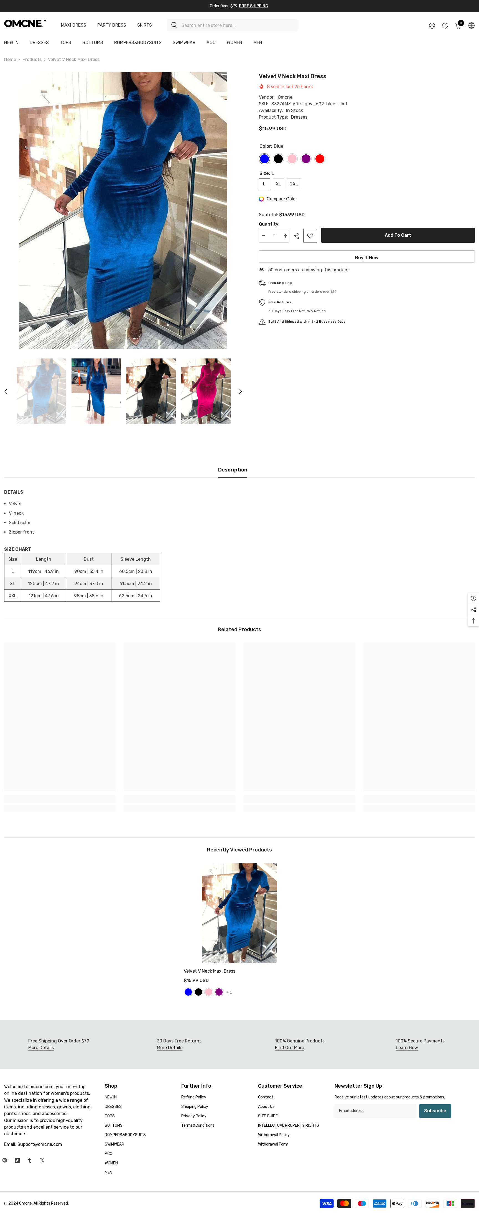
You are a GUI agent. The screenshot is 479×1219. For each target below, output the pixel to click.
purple (219, 992)
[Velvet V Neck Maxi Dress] (239, 913)
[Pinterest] (5, 1160)
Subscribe (435, 1110)
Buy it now (366, 257)
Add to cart (398, 235)
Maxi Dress (73, 25)
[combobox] (237, 25)
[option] (123, 210)
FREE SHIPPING (253, 6)
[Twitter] (42, 1160)
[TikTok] (17, 1160)
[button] (6, 391)
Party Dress (111, 25)
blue (188, 992)
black (198, 992)
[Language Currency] (471, 25)
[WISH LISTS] (445, 25)
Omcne (285, 97)
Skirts (144, 25)
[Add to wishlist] (310, 236)
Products (32, 59)
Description (232, 470)
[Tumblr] (30, 1160)
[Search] (232, 25)
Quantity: (269, 224)
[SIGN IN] (432, 25)
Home (10, 59)
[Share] (298, 236)
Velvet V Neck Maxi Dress (209, 971)
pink (208, 992)
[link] (60, 799)
